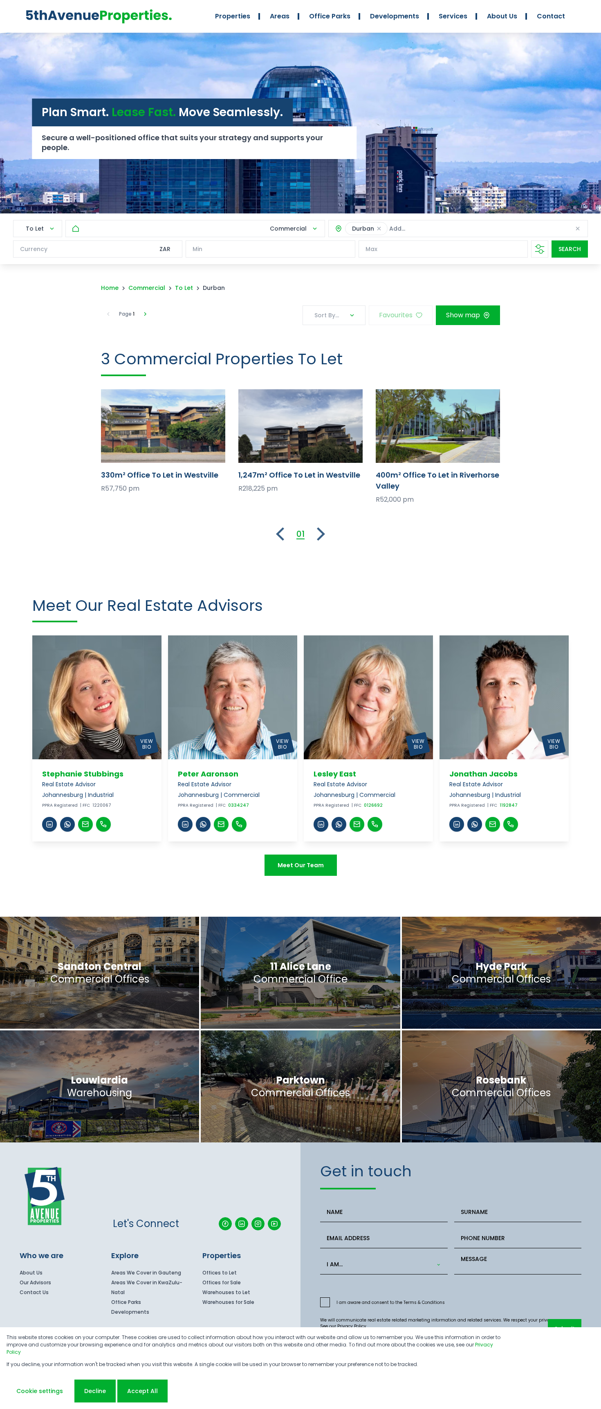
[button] (379, 228)
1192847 (509, 805)
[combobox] (444, 228)
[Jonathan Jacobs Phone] (510, 824)
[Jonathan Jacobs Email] (492, 824)
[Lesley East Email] (357, 824)
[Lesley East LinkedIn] (321, 824)
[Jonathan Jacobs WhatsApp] (474, 824)
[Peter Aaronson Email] (221, 824)
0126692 (373, 805)
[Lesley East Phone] (375, 824)
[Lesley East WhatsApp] (339, 824)
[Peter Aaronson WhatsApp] (203, 824)
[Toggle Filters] (539, 249)
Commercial (146, 288)
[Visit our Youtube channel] (274, 1223)
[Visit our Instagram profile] (258, 1223)
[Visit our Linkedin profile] (241, 1223)
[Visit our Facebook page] (225, 1223)
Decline (95, 1391)
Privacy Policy (351, 1326)
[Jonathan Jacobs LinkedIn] (456, 824)
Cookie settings (39, 1391)
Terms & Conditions (424, 1302)
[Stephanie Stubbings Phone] (103, 824)
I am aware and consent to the (390, 1302)
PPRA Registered (60, 805)
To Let (184, 288)
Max (371, 249)
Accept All (142, 1391)
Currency (33, 249)
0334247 (238, 805)
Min (197, 249)
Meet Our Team (301, 865)
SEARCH (569, 249)
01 (300, 534)
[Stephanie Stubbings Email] (85, 824)
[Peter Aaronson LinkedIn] (185, 824)
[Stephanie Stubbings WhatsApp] (67, 824)
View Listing (163, 426)
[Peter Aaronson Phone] (239, 824)
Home (110, 288)
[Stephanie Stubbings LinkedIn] (49, 824)
